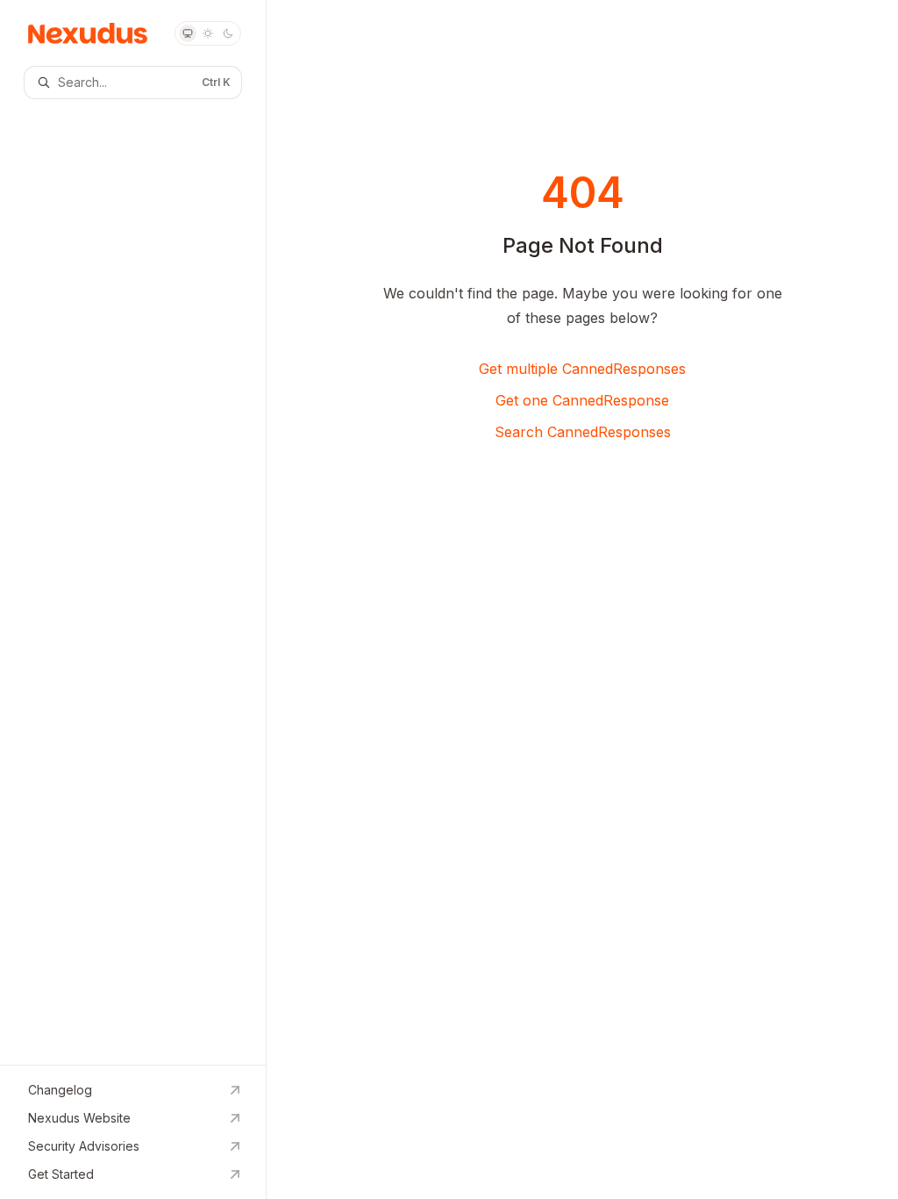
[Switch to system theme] (187, 33)
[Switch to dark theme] (228, 33)
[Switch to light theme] (208, 33)
